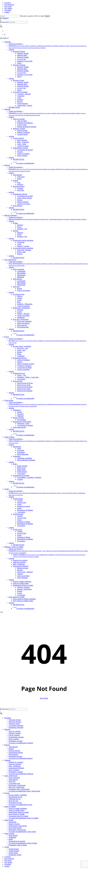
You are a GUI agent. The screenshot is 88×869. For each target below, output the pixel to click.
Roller (11, 839)
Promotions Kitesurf (15, 756)
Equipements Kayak (15, 797)
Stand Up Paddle (10, 806)
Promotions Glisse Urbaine (18, 845)
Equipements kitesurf (16, 752)
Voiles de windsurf (15, 764)
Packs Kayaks (13, 801)
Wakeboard (12, 822)
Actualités (7, 864)
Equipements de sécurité (17, 841)
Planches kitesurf (14, 751)
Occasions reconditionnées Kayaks (20, 804)
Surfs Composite (14, 778)
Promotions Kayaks (15, 803)
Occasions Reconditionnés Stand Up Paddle (23, 818)
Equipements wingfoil (16, 737)
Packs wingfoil (14, 739)
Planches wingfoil (15, 733)
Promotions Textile (15, 855)
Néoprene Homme (15, 722)
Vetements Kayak (14, 799)
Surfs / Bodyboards (10, 776)
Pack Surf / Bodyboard (16, 787)
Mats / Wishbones (15, 766)
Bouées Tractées (14, 824)
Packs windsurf (14, 770)
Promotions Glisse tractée (17, 830)
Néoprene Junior (14, 724)
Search (47, 16)
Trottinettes (12, 837)
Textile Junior (13, 853)
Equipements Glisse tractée (18, 826)
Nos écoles (8, 860)
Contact (7, 866)
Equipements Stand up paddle (19, 812)
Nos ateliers (8, 862)
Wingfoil (7, 729)
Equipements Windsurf (16, 768)
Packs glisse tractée (15, 828)
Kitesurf (7, 745)
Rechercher (4, 22)
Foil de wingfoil (14, 735)
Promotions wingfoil (15, 741)
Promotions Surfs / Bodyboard (19, 789)
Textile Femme (14, 849)
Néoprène (7, 718)
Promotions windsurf (16, 772)
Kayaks (6, 793)
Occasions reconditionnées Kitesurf (21, 758)
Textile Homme (14, 851)
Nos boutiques (9, 858)
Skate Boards (13, 835)
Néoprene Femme (15, 720)
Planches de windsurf (16, 762)
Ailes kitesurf (13, 747)
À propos (7, 857)
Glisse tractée (8, 820)
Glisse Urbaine (9, 833)
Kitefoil (11, 749)
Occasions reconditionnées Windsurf (21, 774)
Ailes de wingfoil (14, 731)
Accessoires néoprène (16, 725)
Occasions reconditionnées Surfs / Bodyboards (24, 791)
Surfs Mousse (13, 779)
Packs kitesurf (13, 754)
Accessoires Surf (14, 783)
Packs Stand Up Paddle (16, 814)
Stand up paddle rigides (16, 810)
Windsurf (7, 760)
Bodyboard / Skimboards (17, 785)
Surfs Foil (12, 781)
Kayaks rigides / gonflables (18, 795)
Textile (6, 847)
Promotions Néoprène (16, 727)
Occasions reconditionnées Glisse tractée (22, 831)
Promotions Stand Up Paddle (18, 816)
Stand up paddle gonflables (18, 808)
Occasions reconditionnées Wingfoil (21, 743)
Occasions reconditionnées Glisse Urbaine (23, 843)
